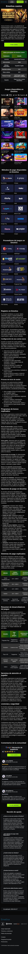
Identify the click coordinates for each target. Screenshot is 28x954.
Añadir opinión (14, 755)
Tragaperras (22, 95)
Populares (3, 95)
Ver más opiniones (14, 805)
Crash (16, 95)
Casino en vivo (10, 95)
